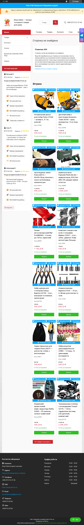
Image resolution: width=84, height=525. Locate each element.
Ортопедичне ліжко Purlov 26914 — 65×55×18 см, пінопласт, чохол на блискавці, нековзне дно (44, 177)
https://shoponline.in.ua (9, 487)
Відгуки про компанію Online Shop (13, 55)
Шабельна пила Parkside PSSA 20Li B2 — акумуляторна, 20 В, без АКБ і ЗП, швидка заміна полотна (68, 177)
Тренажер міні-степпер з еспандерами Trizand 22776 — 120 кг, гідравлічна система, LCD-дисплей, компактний (68, 410)
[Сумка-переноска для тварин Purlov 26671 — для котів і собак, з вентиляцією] (44, 331)
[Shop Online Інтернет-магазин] (7, 22)
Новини (6, 61)
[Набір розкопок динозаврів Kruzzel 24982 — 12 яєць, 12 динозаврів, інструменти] (68, 331)
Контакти (60, 32)
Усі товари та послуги (42, 442)
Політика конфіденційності (59, 523)
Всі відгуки (8, 207)
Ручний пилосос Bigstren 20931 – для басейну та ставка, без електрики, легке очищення (16, 137)
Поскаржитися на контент (42, 523)
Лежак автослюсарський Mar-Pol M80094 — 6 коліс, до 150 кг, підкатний (43, 234)
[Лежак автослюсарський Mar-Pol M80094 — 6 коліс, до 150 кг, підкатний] (44, 216)
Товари (49, 32)
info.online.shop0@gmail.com (11, 494)
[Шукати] (55, 22)
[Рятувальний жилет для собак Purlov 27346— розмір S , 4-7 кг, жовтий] (44, 100)
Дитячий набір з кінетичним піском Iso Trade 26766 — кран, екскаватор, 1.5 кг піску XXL (68, 119)
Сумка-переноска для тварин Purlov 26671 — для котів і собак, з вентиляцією (43, 349)
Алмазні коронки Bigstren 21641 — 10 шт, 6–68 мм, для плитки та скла (68, 292)
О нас (71, 32)
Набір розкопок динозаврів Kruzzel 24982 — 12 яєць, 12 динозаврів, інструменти (66, 351)
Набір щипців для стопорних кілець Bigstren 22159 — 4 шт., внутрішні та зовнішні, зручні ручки (43, 293)
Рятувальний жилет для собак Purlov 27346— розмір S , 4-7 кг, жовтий (43, 118)
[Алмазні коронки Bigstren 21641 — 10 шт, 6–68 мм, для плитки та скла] (68, 273)
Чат (77, 519)
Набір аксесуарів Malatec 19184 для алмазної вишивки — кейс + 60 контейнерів (17, 87)
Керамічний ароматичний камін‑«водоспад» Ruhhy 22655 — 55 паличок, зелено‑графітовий (44, 409)
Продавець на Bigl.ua (42, 521)
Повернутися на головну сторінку (46, 69)
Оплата (6, 48)
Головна (39, 32)
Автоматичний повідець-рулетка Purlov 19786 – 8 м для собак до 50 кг (16, 181)
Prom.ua (51, 519)
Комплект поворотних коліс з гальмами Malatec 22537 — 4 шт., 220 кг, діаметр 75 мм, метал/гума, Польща (67, 235)
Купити (44, 141)
